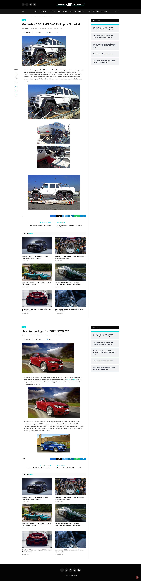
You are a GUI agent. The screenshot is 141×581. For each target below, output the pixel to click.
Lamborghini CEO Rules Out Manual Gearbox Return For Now (69, 310)
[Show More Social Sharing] (57, 32)
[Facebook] (15, 74)
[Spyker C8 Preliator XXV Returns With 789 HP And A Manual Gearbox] (37, 272)
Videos (51, 11)
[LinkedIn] (15, 86)
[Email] (15, 78)
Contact (43, 11)
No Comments (58, 28)
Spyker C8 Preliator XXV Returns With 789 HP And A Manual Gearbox (36, 283)
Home (35, 11)
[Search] (116, 11)
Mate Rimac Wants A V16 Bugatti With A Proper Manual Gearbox (37, 310)
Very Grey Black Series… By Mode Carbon (39, 468)
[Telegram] (15, 94)
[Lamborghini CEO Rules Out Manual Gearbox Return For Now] (70, 298)
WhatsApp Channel (77, 11)
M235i (75, 379)
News (23, 20)
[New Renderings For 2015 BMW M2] (48, 372)
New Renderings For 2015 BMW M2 (40, 225)
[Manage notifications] (137, 577)
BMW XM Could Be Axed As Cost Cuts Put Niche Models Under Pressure (35, 257)
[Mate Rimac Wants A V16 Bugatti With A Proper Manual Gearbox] (37, 298)
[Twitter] (15, 82)
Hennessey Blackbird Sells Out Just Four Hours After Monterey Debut (70, 257)
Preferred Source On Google (97, 11)
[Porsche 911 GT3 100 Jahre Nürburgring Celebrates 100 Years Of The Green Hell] (70, 272)
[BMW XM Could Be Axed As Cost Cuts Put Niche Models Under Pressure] (37, 245)
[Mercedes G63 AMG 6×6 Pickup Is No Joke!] (44, 65)
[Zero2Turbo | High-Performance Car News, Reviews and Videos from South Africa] (70, 4)
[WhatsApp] (15, 90)
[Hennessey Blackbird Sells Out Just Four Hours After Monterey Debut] (70, 245)
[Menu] (23, 11)
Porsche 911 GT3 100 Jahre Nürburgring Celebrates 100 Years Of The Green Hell (68, 283)
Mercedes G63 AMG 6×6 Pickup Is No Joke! (69, 468)
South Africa (63, 11)
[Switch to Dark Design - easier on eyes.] (118, 11)
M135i (68, 379)
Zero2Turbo (26, 28)
